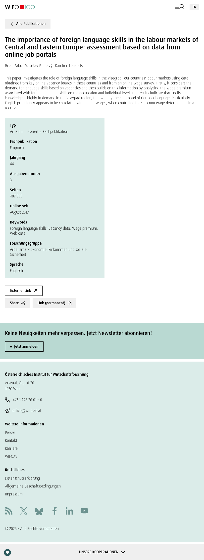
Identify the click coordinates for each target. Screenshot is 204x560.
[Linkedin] (69, 511)
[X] (23, 511)
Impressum (14, 494)
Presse (10, 432)
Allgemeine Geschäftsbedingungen (33, 486)
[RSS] (8, 511)
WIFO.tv (11, 456)
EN (194, 7)
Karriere (11, 448)
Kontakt (11, 440)
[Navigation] (180, 7)
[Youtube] (84, 511)
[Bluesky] (39, 511)
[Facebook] (54, 511)
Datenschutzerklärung (22, 478)
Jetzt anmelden (26, 346)
